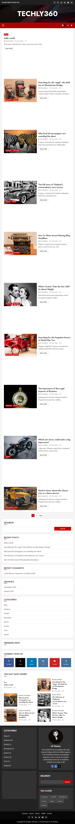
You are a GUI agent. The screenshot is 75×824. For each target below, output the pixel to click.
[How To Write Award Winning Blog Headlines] (20, 243)
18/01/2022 (54, 241)
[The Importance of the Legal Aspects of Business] (20, 396)
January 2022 (9, 591)
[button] (3, 25)
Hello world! (9, 38)
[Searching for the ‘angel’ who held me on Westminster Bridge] (20, 90)
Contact (49, 813)
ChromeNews (43, 822)
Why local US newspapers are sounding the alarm (52, 135)
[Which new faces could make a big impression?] (20, 447)
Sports (8, 457)
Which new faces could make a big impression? (54, 441)
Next (41, 515)
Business (8, 99)
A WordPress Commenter (13, 573)
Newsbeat (16, 150)
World (14, 202)
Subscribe (71, 25)
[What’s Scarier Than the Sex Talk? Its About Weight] (20, 294)
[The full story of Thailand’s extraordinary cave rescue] (20, 192)
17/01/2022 (54, 496)
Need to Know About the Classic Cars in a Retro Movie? (53, 492)
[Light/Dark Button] (64, 25)
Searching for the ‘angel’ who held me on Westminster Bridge (54, 84)
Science (44, 801)
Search (9, 522)
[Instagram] (55, 766)
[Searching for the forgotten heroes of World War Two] (20, 345)
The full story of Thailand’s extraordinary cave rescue (50, 186)
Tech (15, 508)
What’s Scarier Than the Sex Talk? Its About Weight (54, 288)
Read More (8, 48)
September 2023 (10, 587)
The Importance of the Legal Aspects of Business (51, 390)
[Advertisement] (37, 65)
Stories (15, 99)
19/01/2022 (54, 88)
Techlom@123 (9, 41)
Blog (6, 34)
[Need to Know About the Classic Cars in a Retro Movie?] (20, 498)
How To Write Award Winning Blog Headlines (54, 237)
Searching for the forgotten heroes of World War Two (54, 339)
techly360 (37, 14)
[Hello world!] (37, 34)
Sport (52, 801)
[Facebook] (52, 766)
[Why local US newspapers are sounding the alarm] (20, 141)
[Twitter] (59, 766)
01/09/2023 (20, 41)
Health (15, 406)
